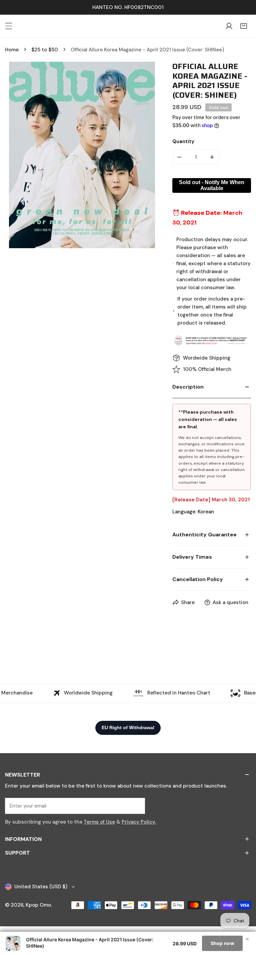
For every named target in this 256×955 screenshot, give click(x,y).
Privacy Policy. (139, 822)
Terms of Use (99, 822)
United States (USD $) (40, 886)
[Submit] (136, 805)
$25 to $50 (44, 49)
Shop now (222, 943)
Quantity (183, 141)
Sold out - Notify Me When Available (211, 185)
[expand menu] (8, 26)
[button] (243, 26)
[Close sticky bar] (247, 939)
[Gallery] (82, 155)
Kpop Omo (38, 905)
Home (12, 49)
